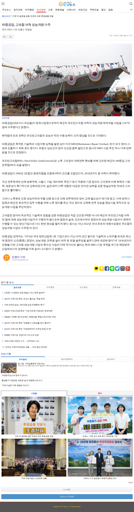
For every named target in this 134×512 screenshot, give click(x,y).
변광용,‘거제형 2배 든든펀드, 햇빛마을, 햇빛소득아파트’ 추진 (29, 317)
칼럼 (110, 10)
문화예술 (59, 10)
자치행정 (29, 10)
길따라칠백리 (67, 359)
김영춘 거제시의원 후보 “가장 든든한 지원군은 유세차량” (27, 311)
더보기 (130, 483)
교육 (50, 10)
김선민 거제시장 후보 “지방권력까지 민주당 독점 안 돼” (26, 329)
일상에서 (111, 359)
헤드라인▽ (7, 16)
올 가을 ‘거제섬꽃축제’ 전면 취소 (31, 364)
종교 (103, 10)
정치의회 (18, 10)
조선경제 (41, 10)
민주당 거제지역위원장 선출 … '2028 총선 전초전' (24, 347)
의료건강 (82, 10)
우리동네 (23, 359)
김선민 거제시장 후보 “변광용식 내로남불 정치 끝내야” (26, 323)
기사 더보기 (126, 257)
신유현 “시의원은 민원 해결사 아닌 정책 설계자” (23, 293)
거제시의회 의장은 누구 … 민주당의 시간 (20, 341)
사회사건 (71, 10)
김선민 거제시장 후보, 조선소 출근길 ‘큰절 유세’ (23, 299)
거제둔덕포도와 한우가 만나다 (14, 375)
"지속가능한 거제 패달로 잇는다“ (16, 385)
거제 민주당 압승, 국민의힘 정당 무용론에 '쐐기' (23, 305)
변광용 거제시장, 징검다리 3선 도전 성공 (20, 335)
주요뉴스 (6, 10)
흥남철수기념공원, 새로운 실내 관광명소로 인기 (22, 380)
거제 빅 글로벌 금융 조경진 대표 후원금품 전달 (32, 16)
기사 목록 (66, 490)
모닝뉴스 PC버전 (67, 497)
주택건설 (94, 10)
